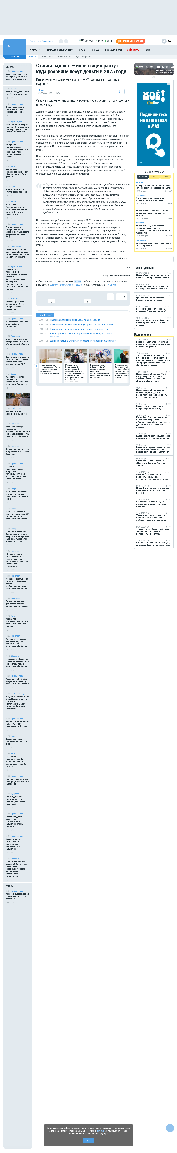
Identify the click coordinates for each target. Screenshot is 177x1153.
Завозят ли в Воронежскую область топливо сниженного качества (17, 622)
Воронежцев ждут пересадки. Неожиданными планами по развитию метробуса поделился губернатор (18, 431)
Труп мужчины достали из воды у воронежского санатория (18, 781)
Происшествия (113, 49)
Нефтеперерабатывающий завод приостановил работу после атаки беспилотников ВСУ (17, 360)
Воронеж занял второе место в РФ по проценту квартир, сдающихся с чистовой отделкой (17, 128)
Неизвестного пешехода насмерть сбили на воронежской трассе (17, 723)
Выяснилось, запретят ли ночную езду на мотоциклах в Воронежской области (17, 642)
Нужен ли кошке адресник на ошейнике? (17, 412)
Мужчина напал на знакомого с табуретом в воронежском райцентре (13, 844)
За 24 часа (143, 177)
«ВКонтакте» (66, 284)
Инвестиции (47, 57)
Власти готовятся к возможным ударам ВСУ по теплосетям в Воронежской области (18, 515)
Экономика (15, 336)
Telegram (53, 284)
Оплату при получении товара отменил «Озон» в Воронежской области (17, 341)
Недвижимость (65, 57)
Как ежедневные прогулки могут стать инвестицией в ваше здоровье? (16, 800)
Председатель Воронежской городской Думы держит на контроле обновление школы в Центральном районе (124, 371)
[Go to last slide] (36, 366)
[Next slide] (129, 366)
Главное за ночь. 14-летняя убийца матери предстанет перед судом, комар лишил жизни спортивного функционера (16, 868)
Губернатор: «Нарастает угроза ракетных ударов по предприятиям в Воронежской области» (17, 662)
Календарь (15, 299)
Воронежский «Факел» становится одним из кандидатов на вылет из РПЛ (17, 495)
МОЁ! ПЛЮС (133, 49)
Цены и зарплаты (84, 57)
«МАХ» (78, 281)
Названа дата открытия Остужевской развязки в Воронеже (17, 451)
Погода (94, 49)
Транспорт (15, 186)
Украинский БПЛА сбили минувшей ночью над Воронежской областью (17, 681)
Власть (14, 201)
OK (88, 1140)
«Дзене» (79, 284)
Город (81, 49)
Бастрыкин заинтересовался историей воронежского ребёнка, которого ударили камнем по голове (17, 150)
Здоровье (15, 793)
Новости (35, 49)
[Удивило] (69, 298)
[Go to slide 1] (152, 77)
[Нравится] (42, 298)
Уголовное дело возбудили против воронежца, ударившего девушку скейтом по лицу (17, 232)
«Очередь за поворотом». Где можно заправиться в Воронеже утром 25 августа (16, 761)
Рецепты (139, 182)
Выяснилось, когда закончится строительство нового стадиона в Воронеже (17, 380)
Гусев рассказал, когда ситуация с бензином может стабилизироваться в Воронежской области (17, 584)
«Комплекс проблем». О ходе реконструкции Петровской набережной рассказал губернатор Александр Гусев (17, 536)
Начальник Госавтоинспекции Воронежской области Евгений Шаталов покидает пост (16, 209)
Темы (147, 49)
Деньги (32, 57)
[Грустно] (78, 298)
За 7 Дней (154, 177)
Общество (15, 656)
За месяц (165, 177)
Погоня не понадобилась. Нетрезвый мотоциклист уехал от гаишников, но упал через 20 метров (16, 473)
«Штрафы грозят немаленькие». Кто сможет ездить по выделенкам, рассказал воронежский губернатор (17, 560)
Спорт (13, 374)
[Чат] (170, 1128)
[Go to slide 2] (154, 77)
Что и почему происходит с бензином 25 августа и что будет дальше (17, 173)
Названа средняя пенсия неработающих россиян (17, 93)
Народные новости (59, 49)
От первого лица (18, 694)
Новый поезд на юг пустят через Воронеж (16, 190)
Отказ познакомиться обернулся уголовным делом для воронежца (17, 76)
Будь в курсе (16, 121)
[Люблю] (60, 298)
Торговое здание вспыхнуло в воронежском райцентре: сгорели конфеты (15, 822)
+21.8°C (89, 41)
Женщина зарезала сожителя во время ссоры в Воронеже (15, 109)
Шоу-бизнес (16, 246)
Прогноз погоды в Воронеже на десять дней (16, 741)
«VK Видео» (111, 284)
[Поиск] (169, 50)
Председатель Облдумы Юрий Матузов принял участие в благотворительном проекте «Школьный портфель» (18, 702)
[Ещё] (159, 50)
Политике (101, 1131)
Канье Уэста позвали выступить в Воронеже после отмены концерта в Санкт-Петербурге (17, 253)
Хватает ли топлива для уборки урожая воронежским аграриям (17, 603)
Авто (13, 166)
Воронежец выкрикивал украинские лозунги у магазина (17, 896)
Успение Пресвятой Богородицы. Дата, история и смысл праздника (15, 305)
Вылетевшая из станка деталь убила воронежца (17, 324)
